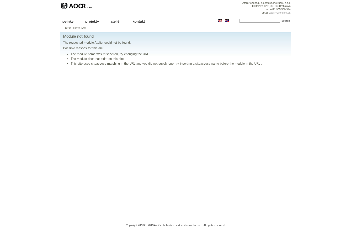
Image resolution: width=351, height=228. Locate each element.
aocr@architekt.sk (280, 12)
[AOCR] (77, 8)
